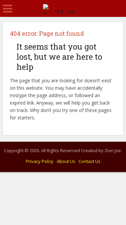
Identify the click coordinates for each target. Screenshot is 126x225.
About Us (66, 161)
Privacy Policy (39, 161)
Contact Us (89, 161)
